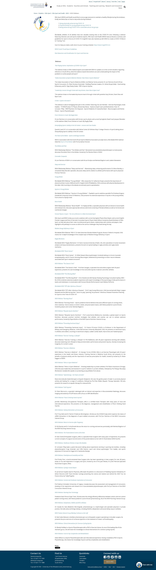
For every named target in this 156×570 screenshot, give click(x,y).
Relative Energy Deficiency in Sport (64, 228)
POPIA (105, 567)
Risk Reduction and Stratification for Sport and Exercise (71, 53)
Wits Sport (48, 13)
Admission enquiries (37, 560)
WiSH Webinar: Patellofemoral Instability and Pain (69, 455)
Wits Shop (82, 563)
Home (35, 13)
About (90, 1)
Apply (123, 1)
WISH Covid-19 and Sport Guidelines (66, 49)
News (120, 8)
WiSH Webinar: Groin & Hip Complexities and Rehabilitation (72, 534)
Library (108, 1)
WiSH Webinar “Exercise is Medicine (65, 348)
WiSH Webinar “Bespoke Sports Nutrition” (66, 311)
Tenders (81, 560)
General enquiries (36, 556)
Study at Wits (61, 6)
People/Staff (97, 1)
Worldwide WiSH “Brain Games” (64, 251)
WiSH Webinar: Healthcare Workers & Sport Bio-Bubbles (71, 443)
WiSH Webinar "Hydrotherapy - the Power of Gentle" (69, 375)
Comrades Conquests (61, 156)
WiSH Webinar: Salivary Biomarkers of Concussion (69, 410)
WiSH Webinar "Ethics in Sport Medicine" (66, 362)
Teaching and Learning (97, 6)
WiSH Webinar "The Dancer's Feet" (64, 263)
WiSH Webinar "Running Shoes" (64, 298)
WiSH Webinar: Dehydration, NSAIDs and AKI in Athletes (70, 503)
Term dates (82, 558)
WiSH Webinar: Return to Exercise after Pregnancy (69, 422)
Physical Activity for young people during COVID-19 (75, 25)
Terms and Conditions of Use (95, 567)
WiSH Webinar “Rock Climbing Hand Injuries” (68, 397)
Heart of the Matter (67, 142)
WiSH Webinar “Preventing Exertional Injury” (67, 323)
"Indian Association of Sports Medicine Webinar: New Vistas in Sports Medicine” (77, 78)
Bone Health (58, 202)
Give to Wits (110, 562)
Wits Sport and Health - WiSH (60, 13)
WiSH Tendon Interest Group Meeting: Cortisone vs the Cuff (71, 513)
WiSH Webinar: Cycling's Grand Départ (65, 468)
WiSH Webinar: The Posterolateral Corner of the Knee (70, 433)
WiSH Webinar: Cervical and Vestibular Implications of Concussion (73, 480)
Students (70, 6)
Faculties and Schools (81, 6)
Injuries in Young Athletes (62, 189)
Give (119, 1)
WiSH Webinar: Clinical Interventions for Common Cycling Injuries (73, 523)
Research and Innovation (114, 6)
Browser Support (121, 567)
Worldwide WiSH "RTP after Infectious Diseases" (68, 286)
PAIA (110, 567)
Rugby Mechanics (60, 239)
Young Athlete (59, 177)
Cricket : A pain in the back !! (63, 101)
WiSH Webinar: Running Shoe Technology (66, 492)
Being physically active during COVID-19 (72, 23)
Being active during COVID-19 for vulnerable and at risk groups (79, 27)
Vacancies (82, 556)
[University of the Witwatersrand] (39, 4)
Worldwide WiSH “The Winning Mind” (65, 274)
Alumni (103, 1)
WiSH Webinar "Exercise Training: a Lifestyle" (67, 336)
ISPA (114, 567)
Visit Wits (114, 1)
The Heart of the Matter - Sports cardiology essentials (70, 136)
